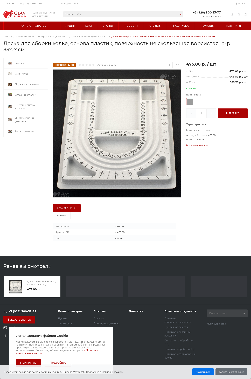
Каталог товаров (70, 311)
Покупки (99, 318)
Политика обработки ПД (179, 349)
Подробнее (58, 362)
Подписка (136, 311)
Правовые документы (180, 311)
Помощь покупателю (106, 323)
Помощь (100, 311)
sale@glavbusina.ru (71, 3)
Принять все (203, 371)
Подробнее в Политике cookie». (104, 371)
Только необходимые (231, 371)
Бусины (62, 318)
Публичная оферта (176, 327)
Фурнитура (65, 323)
